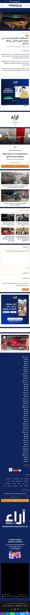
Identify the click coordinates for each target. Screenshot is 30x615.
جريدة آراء (25, 46)
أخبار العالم (26, 478)
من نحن (13, 605)
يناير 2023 (26, 444)
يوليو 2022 (26, 457)
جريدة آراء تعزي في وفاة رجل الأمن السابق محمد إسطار (22, 223)
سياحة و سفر (8, 483)
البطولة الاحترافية (16, 478)
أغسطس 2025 (25, 382)
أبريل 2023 (26, 438)
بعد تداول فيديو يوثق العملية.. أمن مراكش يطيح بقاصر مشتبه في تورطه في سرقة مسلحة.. (8, 238)
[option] (15, 136)
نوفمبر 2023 (25, 426)
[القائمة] (1, 6)
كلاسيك (21, 485)
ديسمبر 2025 (25, 373)
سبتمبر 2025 (25, 380)
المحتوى (8, 481)
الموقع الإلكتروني (25, 278)
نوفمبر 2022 (25, 448)
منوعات (4, 485)
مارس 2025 (25, 392)
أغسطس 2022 (25, 455)
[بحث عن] (28, 6)
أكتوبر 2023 (25, 428)
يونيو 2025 (26, 386)
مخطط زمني (10, 485)
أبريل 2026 (26, 365)
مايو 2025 (26, 388)
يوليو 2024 (26, 409)
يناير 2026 (26, 371)
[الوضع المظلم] (26, 6)
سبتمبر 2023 (25, 430)
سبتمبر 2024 (25, 405)
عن (3, 483)
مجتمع (22, 32)
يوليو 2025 (26, 384)
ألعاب (22, 478)
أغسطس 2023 (25, 432)
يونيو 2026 (26, 361)
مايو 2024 (26, 413)
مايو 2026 (26, 363)
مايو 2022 (26, 461)
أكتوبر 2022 (25, 451)
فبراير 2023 (25, 442)
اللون (13, 481)
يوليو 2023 (26, 434)
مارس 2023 (25, 440)
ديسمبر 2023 (25, 423)
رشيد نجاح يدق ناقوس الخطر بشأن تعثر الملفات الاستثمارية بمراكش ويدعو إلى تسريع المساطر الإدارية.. (22, 238)
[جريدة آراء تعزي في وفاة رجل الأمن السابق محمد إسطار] (22, 217)
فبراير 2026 (25, 369)
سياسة (15, 133)
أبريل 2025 (26, 390)
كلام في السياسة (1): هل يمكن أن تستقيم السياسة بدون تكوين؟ (15, 137)
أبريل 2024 (26, 415)
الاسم (27, 267)
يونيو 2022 (26, 459)
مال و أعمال (16, 485)
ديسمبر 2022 (25, 446)
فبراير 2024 (25, 419)
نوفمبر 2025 (25, 376)
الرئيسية (26, 32)
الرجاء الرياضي (25, 481)
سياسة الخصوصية (19, 605)
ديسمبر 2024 (25, 398)
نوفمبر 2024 (25, 401)
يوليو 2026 (26, 359)
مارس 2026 (25, 367)
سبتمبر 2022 (25, 453)
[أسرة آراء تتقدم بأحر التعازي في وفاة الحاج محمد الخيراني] (7, 217)
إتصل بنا (4, 605)
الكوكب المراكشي (18, 481)
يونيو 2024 (26, 411)
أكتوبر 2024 (25, 403)
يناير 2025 (26, 396)
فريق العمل (26, 485)
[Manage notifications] (27, 612)
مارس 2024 (25, 417)
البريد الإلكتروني (25, 273)
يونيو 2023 (26, 436)
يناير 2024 (26, 421)
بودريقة (18, 483)
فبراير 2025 (25, 394)
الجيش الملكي (8, 478)
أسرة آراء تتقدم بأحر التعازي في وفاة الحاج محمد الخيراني (8, 223)
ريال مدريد (13, 483)
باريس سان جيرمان (25, 483)
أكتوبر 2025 (25, 378)
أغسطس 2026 (25, 357)
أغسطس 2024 (25, 407)
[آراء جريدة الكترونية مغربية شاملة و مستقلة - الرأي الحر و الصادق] (14, 5)
